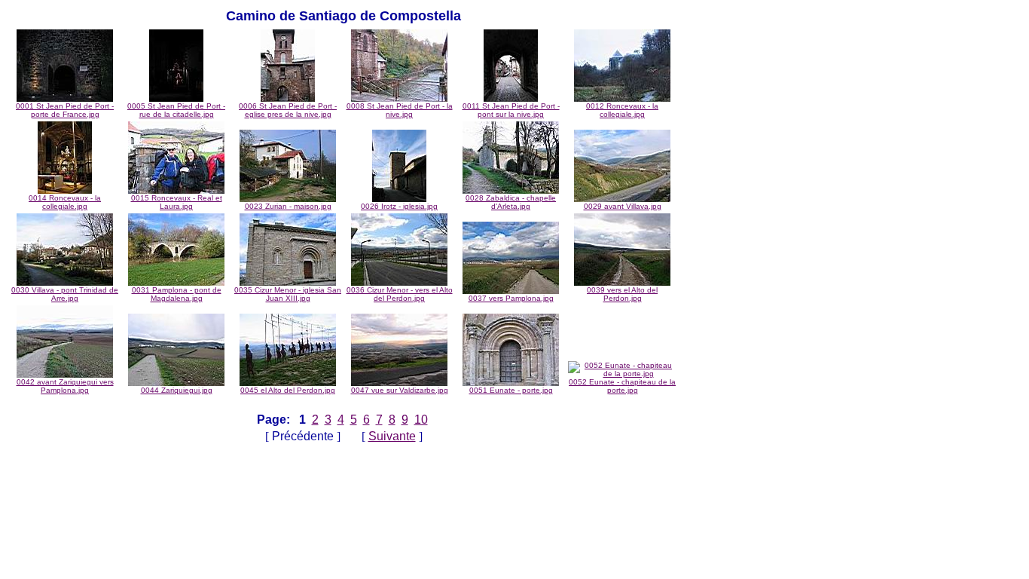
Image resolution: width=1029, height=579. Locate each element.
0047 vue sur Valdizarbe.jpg (399, 390)
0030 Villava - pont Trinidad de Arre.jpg (64, 294)
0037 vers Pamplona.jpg (511, 298)
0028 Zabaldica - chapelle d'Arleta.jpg (511, 202)
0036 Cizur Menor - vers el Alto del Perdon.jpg (400, 294)
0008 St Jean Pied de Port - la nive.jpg (400, 110)
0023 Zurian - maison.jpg (288, 206)
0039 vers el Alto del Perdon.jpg (622, 294)
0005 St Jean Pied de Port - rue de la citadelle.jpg (176, 110)
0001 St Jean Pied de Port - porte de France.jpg (65, 110)
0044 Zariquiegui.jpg (176, 390)
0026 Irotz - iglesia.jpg (399, 206)
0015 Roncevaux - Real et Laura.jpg (176, 202)
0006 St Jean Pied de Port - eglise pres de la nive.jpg (288, 110)
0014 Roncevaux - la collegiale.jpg (65, 202)
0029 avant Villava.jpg (622, 206)
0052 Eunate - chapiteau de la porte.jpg (622, 386)
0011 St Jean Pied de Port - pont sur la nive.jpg (511, 110)
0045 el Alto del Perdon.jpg (287, 390)
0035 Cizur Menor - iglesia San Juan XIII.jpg (287, 294)
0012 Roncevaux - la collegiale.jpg (622, 110)
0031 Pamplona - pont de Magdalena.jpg (176, 294)
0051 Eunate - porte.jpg (511, 390)
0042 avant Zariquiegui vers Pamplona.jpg (65, 386)
